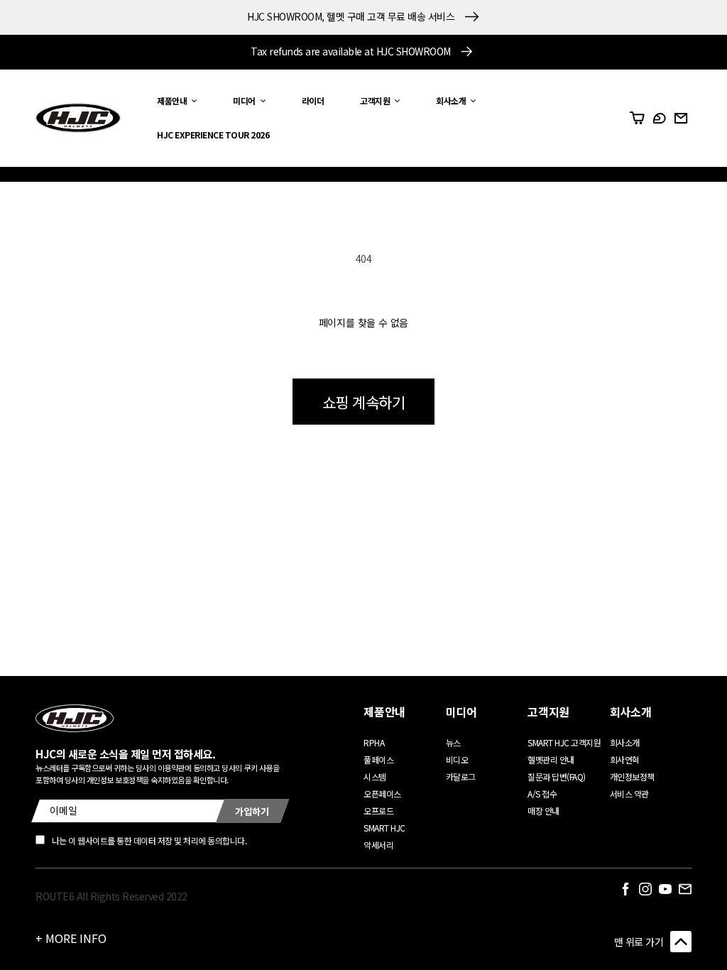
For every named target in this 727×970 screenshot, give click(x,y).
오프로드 (378, 811)
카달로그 (461, 776)
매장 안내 (543, 811)
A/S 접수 (542, 794)
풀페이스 (378, 759)
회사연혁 (625, 759)
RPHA (374, 742)
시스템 (375, 776)
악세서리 (378, 845)
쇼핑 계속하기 (363, 402)
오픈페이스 (382, 794)
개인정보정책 (632, 776)
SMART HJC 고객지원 (564, 742)
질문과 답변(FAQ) (557, 776)
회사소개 (625, 742)
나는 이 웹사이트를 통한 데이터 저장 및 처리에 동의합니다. (149, 840)
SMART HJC (384, 828)
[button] (173, 101)
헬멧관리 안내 (551, 759)
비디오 (457, 759)
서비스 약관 (629, 794)
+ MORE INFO (70, 938)
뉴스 (453, 742)
